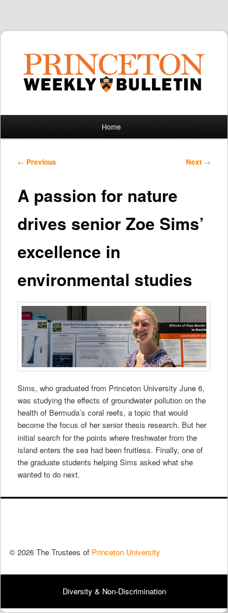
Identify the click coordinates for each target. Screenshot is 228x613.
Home (111, 126)
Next (198, 161)
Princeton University (175, 526)
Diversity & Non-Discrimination (114, 591)
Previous (37, 161)
